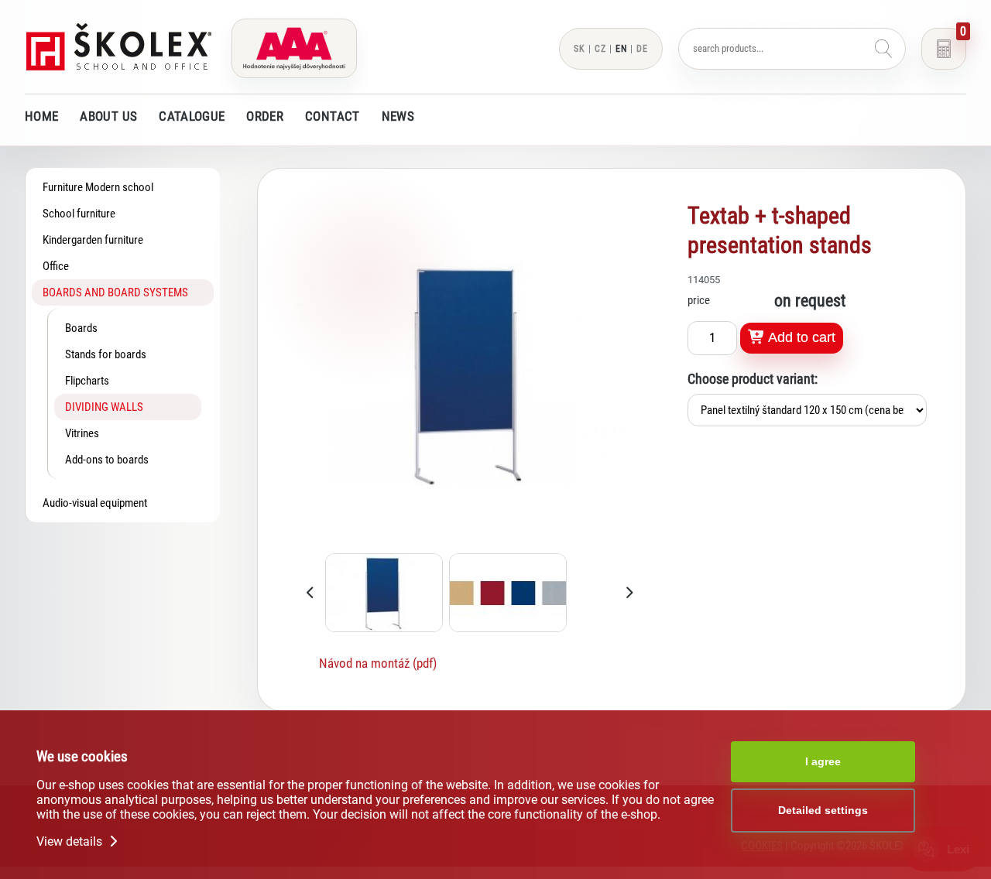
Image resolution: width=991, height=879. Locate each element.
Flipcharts (87, 381)
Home (41, 116)
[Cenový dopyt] (944, 49)
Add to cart (800, 337)
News (398, 116)
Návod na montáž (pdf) (378, 663)
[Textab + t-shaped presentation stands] (470, 543)
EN (621, 48)
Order (264, 116)
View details (70, 841)
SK (579, 48)
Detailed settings (823, 810)
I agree (823, 761)
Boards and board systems (115, 292)
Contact (332, 116)
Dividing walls (104, 407)
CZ (600, 48)
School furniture (79, 214)
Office (56, 266)
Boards (81, 328)
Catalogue (192, 116)
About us (108, 116)
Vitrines (82, 433)
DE (642, 48)
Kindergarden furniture (93, 240)
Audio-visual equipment (95, 503)
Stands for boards (105, 354)
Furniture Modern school (98, 187)
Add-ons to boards (107, 460)
